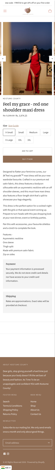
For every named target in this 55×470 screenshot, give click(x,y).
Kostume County (12, 98)
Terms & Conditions (12, 405)
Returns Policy (10, 414)
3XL (29, 139)
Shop (33, 405)
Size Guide (13, 125)
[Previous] (3, 59)
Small (21, 132)
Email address (12, 439)
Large (45, 132)
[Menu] (5, 11)
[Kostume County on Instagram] (8, 454)
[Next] (52, 59)
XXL (20, 139)
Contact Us (36, 414)
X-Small (9, 132)
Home (33, 401)
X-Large (9, 139)
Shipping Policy (10, 409)
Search (6, 401)
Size (5, 125)
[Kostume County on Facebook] (5, 454)
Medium (33, 132)
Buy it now (27, 159)
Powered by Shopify (35, 462)
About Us (35, 409)
